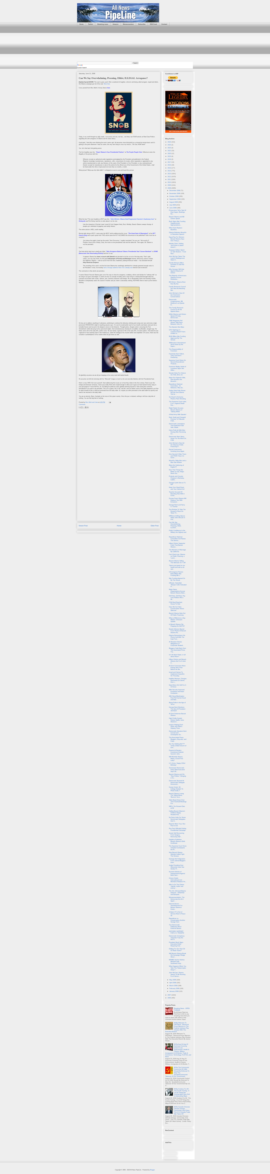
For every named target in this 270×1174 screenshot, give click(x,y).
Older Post (155, 526)
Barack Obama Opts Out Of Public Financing (177, 614)
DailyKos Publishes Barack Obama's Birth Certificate (177, 841)
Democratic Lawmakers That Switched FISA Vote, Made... (177, 425)
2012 (169, 176)
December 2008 (175, 190)
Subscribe (141, 24)
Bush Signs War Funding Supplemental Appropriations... (177, 223)
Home (81, 24)
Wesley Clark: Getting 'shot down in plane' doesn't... (176, 245)
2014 (169, 171)
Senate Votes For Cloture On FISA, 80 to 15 (177, 374)
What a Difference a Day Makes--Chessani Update (177, 619)
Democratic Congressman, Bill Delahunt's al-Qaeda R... (176, 302)
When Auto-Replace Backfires (175, 228)
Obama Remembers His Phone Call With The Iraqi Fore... (177, 637)
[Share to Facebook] (86, 407)
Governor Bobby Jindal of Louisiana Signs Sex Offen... (177, 368)
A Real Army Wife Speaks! (177, 414)
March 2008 (173, 985)
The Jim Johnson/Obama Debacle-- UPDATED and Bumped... (177, 892)
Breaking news (102, 24)
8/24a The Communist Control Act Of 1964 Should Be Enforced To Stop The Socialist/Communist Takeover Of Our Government (177, 1072)
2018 (169, 159)
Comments (82, 404)
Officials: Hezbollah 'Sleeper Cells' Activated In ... (177, 584)
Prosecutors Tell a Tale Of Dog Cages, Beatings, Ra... (177, 212)
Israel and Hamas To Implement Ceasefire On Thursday (176, 674)
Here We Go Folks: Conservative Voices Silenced (176, 608)
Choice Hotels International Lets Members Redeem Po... (177, 880)
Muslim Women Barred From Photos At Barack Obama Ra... (177, 630)
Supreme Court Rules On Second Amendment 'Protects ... (177, 362)
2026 (169, 142)
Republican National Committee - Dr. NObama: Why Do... (176, 385)
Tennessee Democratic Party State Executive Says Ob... (177, 769)
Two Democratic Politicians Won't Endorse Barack (175, 926)
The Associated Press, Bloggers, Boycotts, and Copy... (177, 739)
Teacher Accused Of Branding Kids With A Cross (176, 493)
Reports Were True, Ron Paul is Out (177, 824)
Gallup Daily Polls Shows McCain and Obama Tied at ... (177, 392)
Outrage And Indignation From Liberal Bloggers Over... (177, 860)
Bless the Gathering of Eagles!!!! (176, 466)
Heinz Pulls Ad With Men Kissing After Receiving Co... (177, 432)
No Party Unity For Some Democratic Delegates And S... (177, 819)
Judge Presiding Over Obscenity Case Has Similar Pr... (176, 867)
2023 (169, 148)
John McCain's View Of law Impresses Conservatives (176, 294)
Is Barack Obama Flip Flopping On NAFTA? (177, 625)
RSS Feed (153, 24)
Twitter (90, 24)
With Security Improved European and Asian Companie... (176, 691)
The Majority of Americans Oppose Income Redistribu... (177, 277)
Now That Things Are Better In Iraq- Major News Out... (176, 471)
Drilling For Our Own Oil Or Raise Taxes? (177, 949)
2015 (169, 168)
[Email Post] (109, 402)
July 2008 (172, 205)
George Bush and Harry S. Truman (177, 505)
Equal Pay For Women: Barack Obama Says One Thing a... (176, 238)
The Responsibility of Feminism (176, 350)
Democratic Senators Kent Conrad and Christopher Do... (177, 733)
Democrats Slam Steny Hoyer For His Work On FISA (177, 438)
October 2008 (174, 196)
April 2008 (173, 982)
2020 (169, 153)
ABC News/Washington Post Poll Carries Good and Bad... (177, 698)
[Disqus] (119, 438)
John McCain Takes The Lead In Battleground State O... (177, 258)
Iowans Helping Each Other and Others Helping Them (176, 726)
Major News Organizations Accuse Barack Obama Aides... (177, 591)
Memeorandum (128, 24)
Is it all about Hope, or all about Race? (177, 655)
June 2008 (173, 208)
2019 (169, 156)
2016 (169, 165)
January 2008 (174, 991)
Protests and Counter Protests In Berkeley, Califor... (176, 478)
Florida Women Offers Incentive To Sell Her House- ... (176, 264)
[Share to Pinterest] (88, 407)
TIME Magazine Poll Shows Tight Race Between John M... (176, 322)
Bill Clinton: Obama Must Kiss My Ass (177, 283)
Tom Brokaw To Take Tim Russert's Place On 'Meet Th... (177, 511)
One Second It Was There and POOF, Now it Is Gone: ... (177, 456)
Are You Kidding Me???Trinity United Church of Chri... (177, 745)
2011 (169, 179)
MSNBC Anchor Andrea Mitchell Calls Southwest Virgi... (176, 961)
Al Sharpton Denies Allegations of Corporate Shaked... (176, 643)
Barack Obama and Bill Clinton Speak (176, 217)
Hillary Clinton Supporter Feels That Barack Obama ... (177, 545)
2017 (169, 162)
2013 (169, 173)
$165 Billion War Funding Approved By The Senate (177, 338)
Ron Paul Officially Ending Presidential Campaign (177, 829)
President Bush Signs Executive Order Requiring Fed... (176, 944)
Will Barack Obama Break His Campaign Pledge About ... (177, 955)
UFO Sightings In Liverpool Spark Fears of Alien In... (177, 331)
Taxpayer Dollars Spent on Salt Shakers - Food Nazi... (177, 251)
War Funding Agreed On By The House (177, 579)
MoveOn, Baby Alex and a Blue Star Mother (177, 461)
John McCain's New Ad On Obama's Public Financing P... (176, 444)
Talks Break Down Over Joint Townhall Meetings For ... (177, 801)
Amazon (115, 24)
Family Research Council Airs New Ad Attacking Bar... (177, 288)
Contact (164, 24)
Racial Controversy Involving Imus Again (176, 450)
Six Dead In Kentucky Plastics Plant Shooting (177, 398)
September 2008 (175, 199)
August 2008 (173, 202)
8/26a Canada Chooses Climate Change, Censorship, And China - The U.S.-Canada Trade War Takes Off (182, 1110)
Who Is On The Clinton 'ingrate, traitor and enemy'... (176, 886)
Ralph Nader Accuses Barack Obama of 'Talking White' (176, 409)
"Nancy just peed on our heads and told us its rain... (177, 567)
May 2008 (172, 980)
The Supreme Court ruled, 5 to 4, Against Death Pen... (177, 403)
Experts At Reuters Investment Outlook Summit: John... (176, 752)
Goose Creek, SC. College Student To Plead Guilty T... (176, 789)
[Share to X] (84, 407)
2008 (169, 188)
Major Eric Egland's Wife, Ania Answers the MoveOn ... (177, 379)
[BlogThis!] (82, 407)
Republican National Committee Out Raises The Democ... (177, 538)
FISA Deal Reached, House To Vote (175, 603)
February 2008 (174, 988)
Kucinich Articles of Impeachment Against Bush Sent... (177, 873)
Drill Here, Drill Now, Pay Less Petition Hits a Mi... (177, 597)
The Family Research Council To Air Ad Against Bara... (176, 309)
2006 (169, 998)
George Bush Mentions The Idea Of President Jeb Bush (177, 709)
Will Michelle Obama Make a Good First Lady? (176, 758)
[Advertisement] (135, 44)
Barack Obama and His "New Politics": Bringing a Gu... (177, 776)
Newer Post (83, 526)
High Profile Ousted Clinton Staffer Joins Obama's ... (176, 720)
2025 (169, 145)
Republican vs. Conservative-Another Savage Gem (177, 920)
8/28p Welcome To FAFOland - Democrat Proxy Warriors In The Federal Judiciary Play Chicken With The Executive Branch (177, 1027)
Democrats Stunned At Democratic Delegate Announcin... (177, 782)
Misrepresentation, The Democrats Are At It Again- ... (176, 899)
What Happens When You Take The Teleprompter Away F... (177, 968)
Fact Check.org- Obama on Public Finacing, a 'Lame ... (177, 556)
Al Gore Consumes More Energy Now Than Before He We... (177, 667)
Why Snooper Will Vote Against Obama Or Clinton (176, 271)
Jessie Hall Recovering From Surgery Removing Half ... (176, 835)
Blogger (152, 1170)
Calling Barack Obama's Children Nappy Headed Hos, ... (177, 812)
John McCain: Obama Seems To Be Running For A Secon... (177, 974)
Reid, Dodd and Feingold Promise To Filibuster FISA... (177, 419)
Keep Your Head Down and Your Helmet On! (177, 488)
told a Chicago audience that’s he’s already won (118, 267)
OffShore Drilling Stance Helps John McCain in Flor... (177, 517)
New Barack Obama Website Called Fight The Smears (176, 854)
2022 (169, 150)
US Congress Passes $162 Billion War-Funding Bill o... (176, 573)
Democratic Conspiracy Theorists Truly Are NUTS (176, 937)
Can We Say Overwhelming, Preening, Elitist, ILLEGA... (175, 524)
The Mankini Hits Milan (176, 327)
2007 (169, 995)
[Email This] (80, 407)
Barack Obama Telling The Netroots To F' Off (177, 561)
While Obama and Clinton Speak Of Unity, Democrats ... (177, 316)
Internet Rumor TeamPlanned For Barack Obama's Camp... (175, 906)
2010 (169, 182)
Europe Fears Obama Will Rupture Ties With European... (177, 500)
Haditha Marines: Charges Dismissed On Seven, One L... (177, 680)
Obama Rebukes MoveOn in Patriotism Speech (177, 233)
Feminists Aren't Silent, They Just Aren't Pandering (176, 355)
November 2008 (175, 193)
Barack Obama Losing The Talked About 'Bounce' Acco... (176, 795)
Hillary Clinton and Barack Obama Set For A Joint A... (177, 661)
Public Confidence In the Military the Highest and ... (177, 532)
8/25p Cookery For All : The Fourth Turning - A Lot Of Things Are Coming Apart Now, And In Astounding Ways (182, 1092)
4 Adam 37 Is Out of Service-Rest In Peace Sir (177, 913)
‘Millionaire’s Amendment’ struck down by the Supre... (177, 344)
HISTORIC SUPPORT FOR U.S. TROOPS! (176, 932)
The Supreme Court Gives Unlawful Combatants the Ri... (177, 847)
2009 (169, 185)
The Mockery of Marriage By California (177, 550)
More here (107, 84)
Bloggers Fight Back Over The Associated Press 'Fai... (177, 650)
